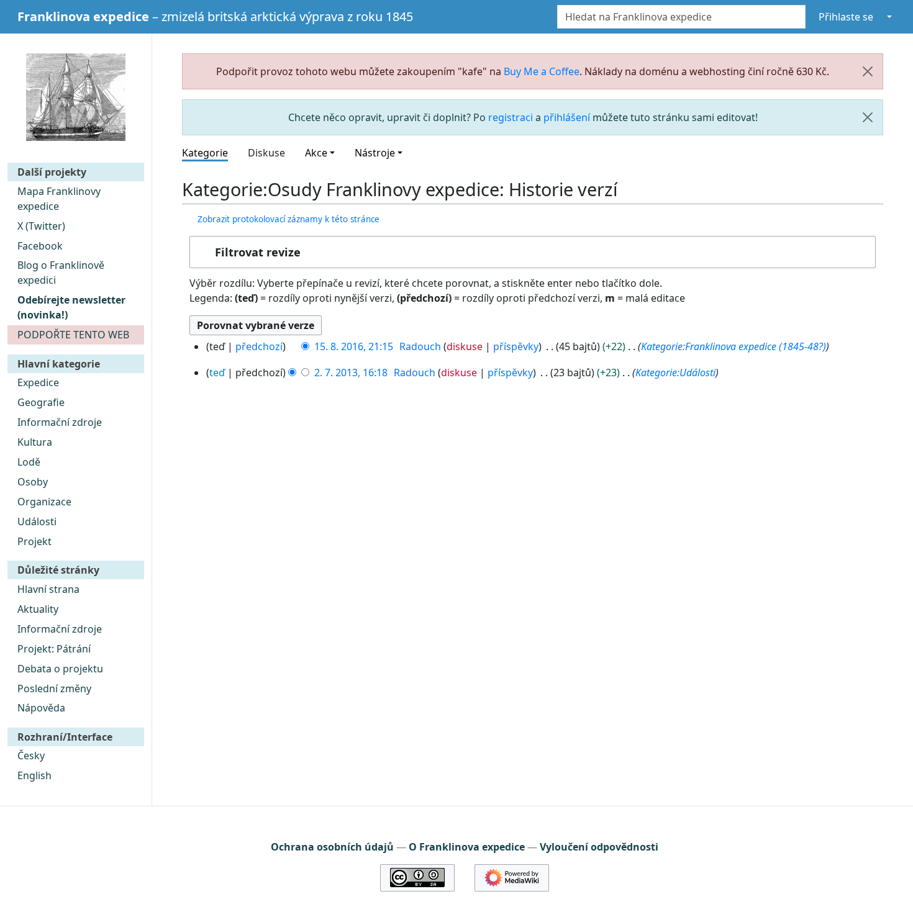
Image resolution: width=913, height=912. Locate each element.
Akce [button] (316, 153)
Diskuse (266, 153)
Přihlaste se (846, 17)
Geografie (41, 402)
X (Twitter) (41, 226)
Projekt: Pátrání (54, 649)
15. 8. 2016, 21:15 (353, 346)
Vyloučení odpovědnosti (599, 847)
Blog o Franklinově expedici (60, 272)
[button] (532, 252)
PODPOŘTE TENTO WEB (73, 334)
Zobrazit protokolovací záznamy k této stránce (288, 219)
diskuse (465, 346)
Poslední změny (54, 688)
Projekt (34, 541)
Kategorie (205, 153)
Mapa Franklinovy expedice (59, 198)
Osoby (32, 482)
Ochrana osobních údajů (332, 847)
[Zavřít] (868, 71)
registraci (510, 117)
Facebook (40, 246)
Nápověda (41, 708)
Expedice (38, 382)
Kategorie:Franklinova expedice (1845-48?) (733, 346)
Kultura (34, 442)
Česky (31, 755)
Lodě (28, 462)
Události (37, 521)
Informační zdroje (59, 422)
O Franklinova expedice (467, 847)
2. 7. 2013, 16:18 (351, 372)
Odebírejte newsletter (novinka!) (71, 307)
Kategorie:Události (675, 372)
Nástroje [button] (375, 153)
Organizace (44, 501)
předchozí (259, 346)
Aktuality (37, 609)
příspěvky (515, 346)
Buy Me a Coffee (541, 71)
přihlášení (566, 117)
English (34, 775)
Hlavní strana (48, 589)
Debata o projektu (60, 668)
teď (217, 372)
